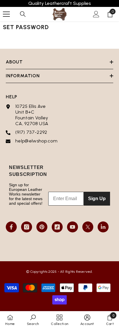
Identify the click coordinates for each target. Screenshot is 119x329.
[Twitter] (87, 226)
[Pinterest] (41, 226)
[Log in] (96, 14)
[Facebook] (11, 226)
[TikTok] (57, 226)
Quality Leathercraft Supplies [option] (59, 3)
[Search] (22, 14)
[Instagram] (26, 226)
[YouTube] (72, 226)
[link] (33, 320)
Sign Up (97, 198)
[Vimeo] (103, 226)
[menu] (6, 14)
